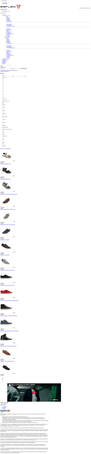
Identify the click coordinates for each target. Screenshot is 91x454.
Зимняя (8, 18)
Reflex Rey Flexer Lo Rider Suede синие (7, 361)
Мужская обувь (9, 70)
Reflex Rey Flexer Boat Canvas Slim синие (7, 224)
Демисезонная (9, 21)
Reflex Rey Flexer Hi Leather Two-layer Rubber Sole (9, 330)
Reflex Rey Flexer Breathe (4, 239)
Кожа (3, 132)
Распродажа (5, 58)
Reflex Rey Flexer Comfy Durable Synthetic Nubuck (9, 300)
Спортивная (9, 25)
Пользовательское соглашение (84, 8)
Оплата (4, 408)
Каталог (4, 14)
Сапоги (8, 35)
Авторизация (5, 3)
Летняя (8, 17)
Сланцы (8, 36)
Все (7, 16)
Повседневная (9, 24)
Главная (1, 70)
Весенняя (8, 19)
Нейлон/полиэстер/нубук (7, 129)
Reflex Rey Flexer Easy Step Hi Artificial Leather (8, 315)
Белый (4, 107)
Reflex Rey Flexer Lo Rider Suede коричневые (8, 346)
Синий (4, 119)
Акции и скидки (5, 59)
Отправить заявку (23, 68)
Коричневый (5, 116)
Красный (4, 113)
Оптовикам (5, 406)
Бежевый (4, 125)
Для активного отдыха (11, 47)
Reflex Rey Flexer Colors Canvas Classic (7, 270)
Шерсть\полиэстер (6, 100)
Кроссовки (9, 31)
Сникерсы (8, 32)
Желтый (4, 122)
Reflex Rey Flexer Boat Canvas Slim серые (7, 209)
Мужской (4, 145)
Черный (4, 104)
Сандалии (8, 34)
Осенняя (8, 20)
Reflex (4, 63)
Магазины (4, 61)
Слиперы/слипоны (10, 33)
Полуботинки (9, 29)
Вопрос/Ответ (2, 404)
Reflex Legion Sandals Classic (5, 148)
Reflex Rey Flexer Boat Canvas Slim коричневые (8, 194)
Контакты (4, 62)
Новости (4, 60)
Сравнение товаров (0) (4, 71)
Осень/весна (5, 136)
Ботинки (8, 28)
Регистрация (5, 2)
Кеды (8, 30)
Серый (4, 110)
